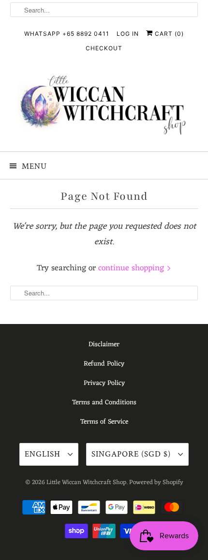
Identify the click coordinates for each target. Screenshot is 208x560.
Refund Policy (104, 364)
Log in (128, 33)
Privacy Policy (104, 383)
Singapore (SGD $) (132, 454)
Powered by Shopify (156, 482)
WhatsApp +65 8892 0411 (66, 33)
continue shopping (132, 268)
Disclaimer (104, 345)
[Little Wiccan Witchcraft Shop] (104, 107)
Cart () (168, 33)
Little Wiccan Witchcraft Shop (86, 482)
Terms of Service (104, 422)
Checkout (104, 48)
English (44, 454)
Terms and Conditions (104, 403)
